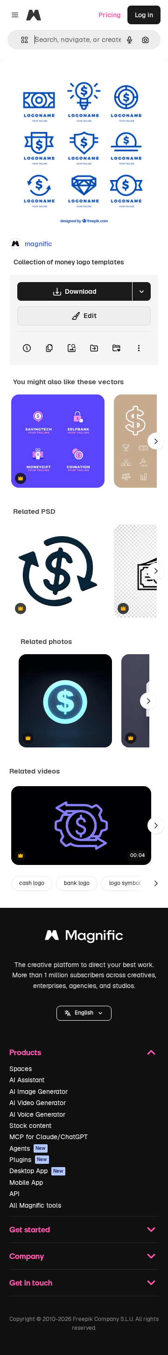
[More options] (138, 348)
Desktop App (36, 1171)
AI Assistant (26, 1080)
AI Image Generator (38, 1091)
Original (60, 80)
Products (25, 1052)
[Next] (155, 441)
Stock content (30, 1125)
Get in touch (30, 1282)
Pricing (109, 15)
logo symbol (124, 883)
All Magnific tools (35, 1205)
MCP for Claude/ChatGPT (48, 1137)
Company (26, 1256)
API (14, 1193)
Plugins (28, 1159)
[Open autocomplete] (21, 39)
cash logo (31, 883)
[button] (84, 1013)
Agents (27, 1148)
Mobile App (26, 1182)
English (84, 1012)
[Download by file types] (141, 291)
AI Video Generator (37, 1103)
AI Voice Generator (37, 1114)
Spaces (20, 1069)
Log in (144, 15)
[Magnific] (84, 937)
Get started (29, 1229)
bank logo (77, 883)
